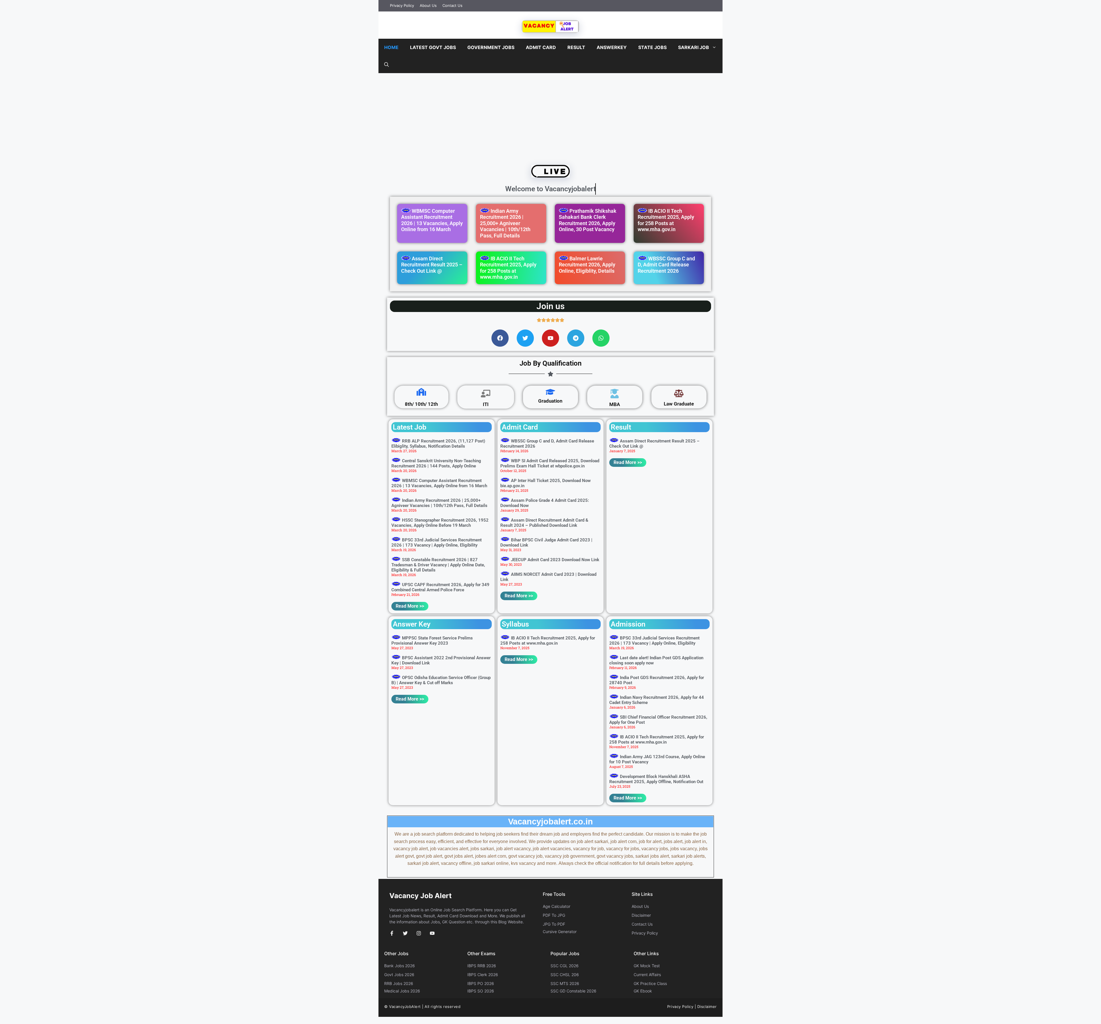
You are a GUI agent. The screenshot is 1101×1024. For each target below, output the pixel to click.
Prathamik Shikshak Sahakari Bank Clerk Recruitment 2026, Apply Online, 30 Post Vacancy (587, 220)
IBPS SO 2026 (480, 990)
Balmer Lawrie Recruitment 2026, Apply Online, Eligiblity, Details (587, 264)
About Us (428, 5)
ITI (486, 404)
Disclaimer (641, 915)
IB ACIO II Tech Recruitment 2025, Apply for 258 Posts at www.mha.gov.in (666, 220)
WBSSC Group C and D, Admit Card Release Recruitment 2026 (666, 264)
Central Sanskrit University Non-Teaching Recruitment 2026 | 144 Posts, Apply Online (436, 463)
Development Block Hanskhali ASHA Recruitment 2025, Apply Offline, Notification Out (656, 779)
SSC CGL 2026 (564, 965)
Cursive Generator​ (560, 931)
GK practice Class (650, 983)
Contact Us (452, 5)
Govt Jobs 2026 (399, 974)
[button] (386, 64)
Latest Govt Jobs (433, 47)
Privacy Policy (402, 5)
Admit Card (541, 47)
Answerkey (612, 47)
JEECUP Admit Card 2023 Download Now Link (555, 559)
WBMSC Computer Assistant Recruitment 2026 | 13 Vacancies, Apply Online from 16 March (432, 220)
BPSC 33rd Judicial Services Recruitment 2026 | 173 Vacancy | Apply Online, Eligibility (436, 542)
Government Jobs (490, 47)
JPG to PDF (554, 924)
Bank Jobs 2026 (399, 965)
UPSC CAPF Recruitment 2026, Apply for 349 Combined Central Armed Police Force (440, 587)
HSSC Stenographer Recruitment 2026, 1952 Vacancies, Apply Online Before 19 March (440, 523)
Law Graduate (679, 404)
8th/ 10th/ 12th (421, 404)
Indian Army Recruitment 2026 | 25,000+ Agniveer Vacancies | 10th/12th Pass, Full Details (505, 223)
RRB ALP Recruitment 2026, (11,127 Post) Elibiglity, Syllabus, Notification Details (438, 443)
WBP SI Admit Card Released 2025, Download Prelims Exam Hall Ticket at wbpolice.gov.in (549, 463)
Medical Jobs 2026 (402, 990)
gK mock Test (647, 965)
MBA (614, 404)
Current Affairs (647, 974)
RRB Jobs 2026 (398, 983)
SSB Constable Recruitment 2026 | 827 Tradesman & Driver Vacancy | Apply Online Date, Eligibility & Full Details (438, 565)
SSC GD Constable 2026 (573, 990)
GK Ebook (643, 990)
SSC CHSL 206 (564, 974)
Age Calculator (556, 906)
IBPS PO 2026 (480, 983)
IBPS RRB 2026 (481, 965)
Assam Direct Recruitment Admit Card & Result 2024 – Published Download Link (544, 523)
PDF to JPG (554, 915)
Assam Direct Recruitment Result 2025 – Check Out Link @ (431, 264)
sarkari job (693, 47)
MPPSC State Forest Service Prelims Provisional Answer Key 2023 (432, 640)
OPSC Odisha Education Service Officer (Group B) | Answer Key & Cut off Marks (441, 680)
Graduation (550, 401)
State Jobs (652, 47)
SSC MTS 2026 (564, 983)
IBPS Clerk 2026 (482, 974)
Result (576, 47)
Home (391, 47)
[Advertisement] (550, 117)
